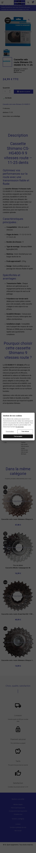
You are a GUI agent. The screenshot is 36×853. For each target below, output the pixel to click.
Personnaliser (10, 431)
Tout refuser (25, 431)
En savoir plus (20, 427)
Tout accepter (18, 436)
